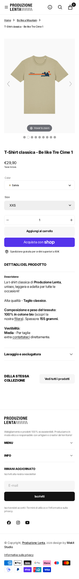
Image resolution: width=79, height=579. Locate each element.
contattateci (21, 337)
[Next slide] (70, 84)
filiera (18, 319)
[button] (6, 7)
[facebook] (8, 522)
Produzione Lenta (33, 542)
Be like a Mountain (27, 20)
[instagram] (18, 522)
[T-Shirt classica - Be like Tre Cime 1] (24, 137)
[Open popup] (73, 198)
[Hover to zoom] (39, 85)
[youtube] (27, 522)
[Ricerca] (60, 7)
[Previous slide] (8, 84)
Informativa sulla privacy (18, 555)
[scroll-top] (72, 572)
